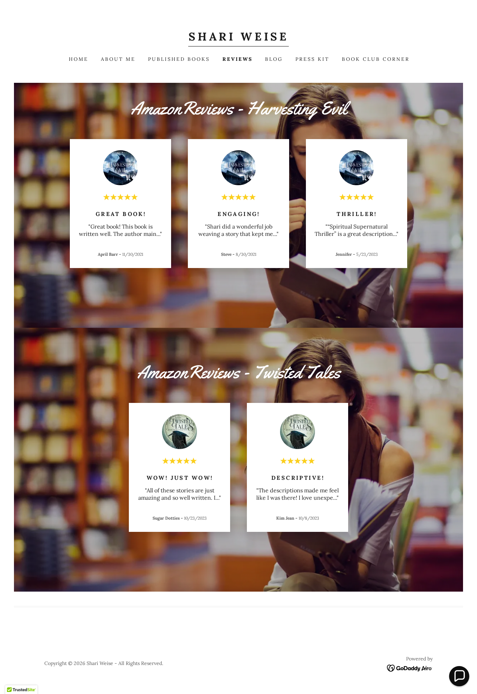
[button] (459, 676)
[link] (238, 38)
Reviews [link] (237, 59)
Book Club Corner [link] (376, 59)
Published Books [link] (179, 59)
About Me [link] (118, 59)
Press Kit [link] (312, 59)
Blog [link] (274, 59)
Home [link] (78, 59)
